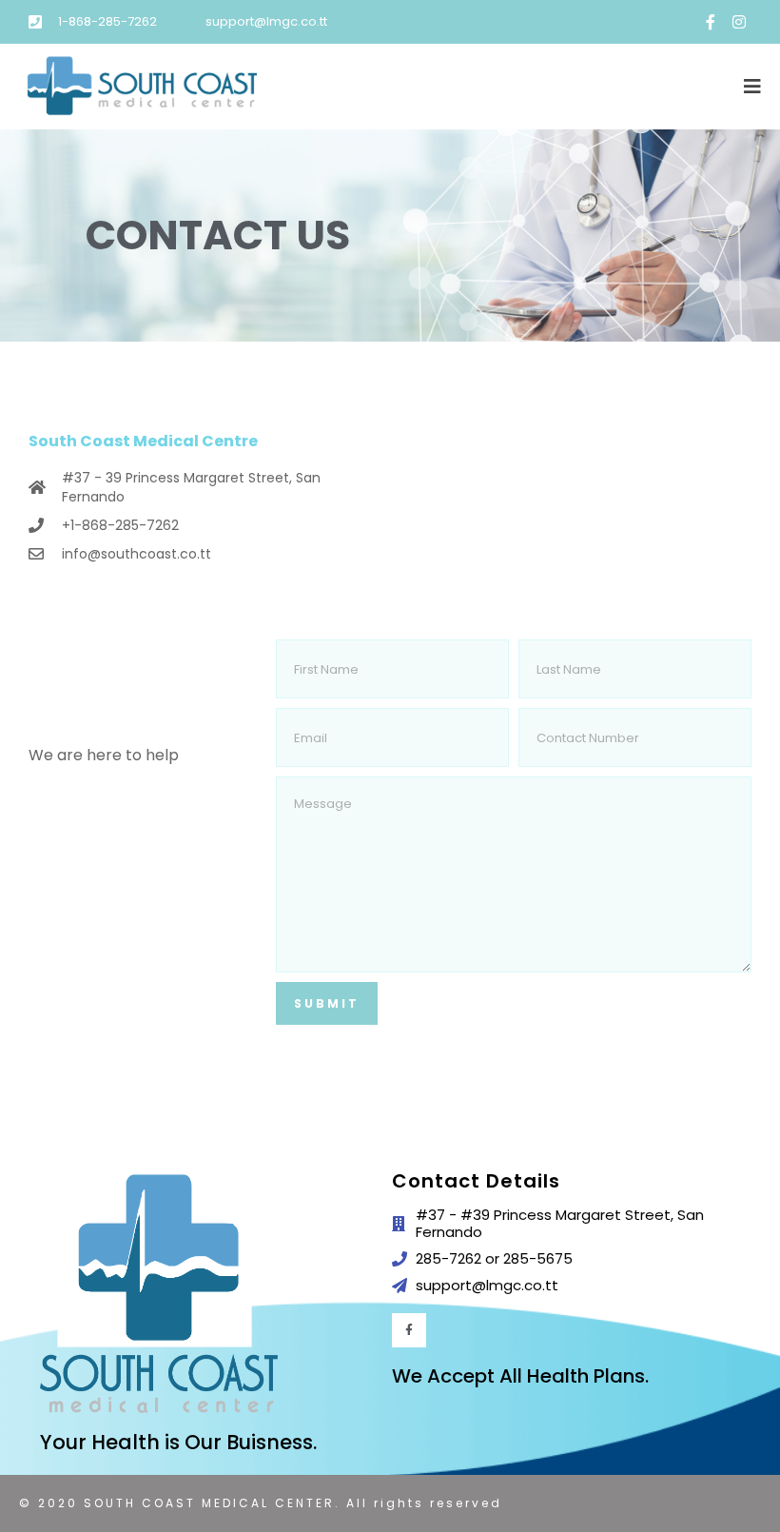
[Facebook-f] (710, 22)
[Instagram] (739, 22)
